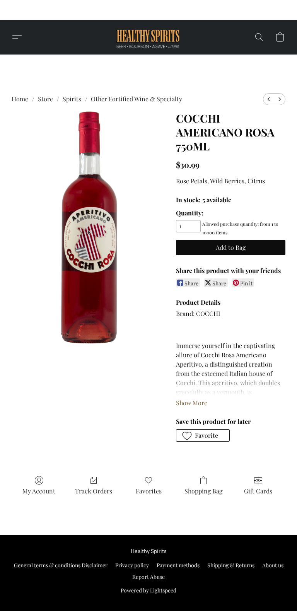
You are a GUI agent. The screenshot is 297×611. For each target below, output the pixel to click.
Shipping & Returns (230, 565)
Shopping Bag (203, 491)
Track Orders (93, 491)
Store (45, 99)
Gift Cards (258, 491)
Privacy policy (132, 565)
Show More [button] (191, 403)
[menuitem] (268, 99)
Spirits (72, 99)
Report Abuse (148, 576)
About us (272, 565)
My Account (38, 491)
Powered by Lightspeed (148, 590)
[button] (221, 10)
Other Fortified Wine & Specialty (136, 99)
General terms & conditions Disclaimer (61, 565)
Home (20, 99)
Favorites (149, 491)
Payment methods (178, 565)
